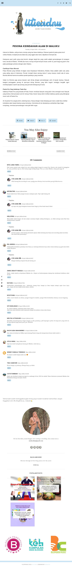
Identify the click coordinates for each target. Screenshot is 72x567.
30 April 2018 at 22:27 (21, 295)
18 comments (41, 49)
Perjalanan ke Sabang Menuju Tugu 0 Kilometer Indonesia (28, 139)
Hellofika (10, 216)
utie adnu (34, 564)
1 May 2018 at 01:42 (30, 352)
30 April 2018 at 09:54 (27, 204)
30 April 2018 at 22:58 (31, 330)
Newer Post (11, 151)
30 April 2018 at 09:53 (27, 179)
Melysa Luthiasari (14, 318)
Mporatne (11, 191)
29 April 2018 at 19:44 (20, 216)
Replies (11, 175)
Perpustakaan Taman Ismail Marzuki (12, 140)
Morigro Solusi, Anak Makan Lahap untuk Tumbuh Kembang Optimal (22, 514)
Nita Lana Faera (13, 165)
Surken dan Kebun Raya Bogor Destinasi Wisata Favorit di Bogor (43, 140)
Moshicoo (47, 564)
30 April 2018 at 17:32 (19, 283)
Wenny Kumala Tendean (16, 352)
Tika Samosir (12, 363)
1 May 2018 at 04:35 (23, 374)
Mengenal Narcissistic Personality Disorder (22, 488)
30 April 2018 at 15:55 (29, 271)
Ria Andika (11, 244)
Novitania (11, 295)
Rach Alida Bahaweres (16, 330)
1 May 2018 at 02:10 (23, 363)
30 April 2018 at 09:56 (27, 230)
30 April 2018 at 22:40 (27, 318)
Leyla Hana (11, 341)
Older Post (61, 151)
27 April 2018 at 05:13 (25, 165)
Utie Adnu (15, 179)
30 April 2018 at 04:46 (21, 244)
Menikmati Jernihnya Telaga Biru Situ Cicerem (59, 139)
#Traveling (36, 43)
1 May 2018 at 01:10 (21, 341)
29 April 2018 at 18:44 (21, 191)
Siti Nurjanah (12, 306)
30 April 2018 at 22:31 (24, 306)
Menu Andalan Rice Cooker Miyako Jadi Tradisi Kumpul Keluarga (49, 488)
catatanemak (12, 374)
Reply (9, 171)
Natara (10, 283)
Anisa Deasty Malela (15, 271)
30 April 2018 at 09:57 (27, 258)
